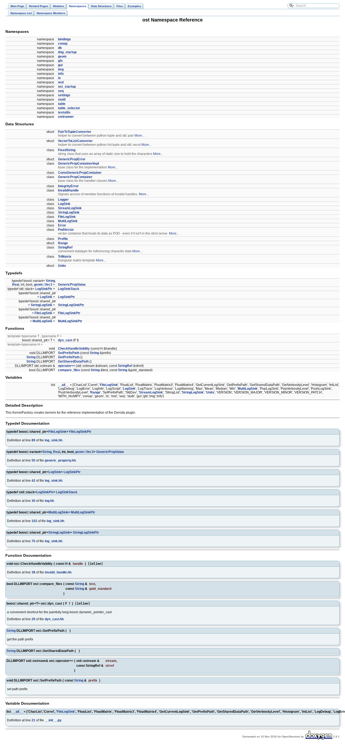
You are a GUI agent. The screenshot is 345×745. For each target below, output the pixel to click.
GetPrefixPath (69, 357)
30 (33, 501)
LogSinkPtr (43, 289)
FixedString (66, 150)
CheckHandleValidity (74, 348)
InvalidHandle (68, 190)
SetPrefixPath (68, 353)
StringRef (65, 247)
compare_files (69, 370)
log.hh (49, 501)
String (50, 281)
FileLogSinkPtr (69, 313)
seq (61, 91)
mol (61, 82)
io (59, 78)
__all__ (63, 385)
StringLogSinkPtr (71, 305)
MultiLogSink (68, 221)
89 (33, 440)
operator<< (66, 366)
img (61, 69)
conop (62, 43)
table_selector (69, 108)
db (60, 48)
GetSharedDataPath (73, 361)
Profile (63, 239)
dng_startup (67, 52)
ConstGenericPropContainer (80, 173)
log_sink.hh (53, 440)
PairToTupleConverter (74, 132)
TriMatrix (64, 256)
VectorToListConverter (75, 141)
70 (33, 541)
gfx (60, 61)
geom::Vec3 (43, 284)
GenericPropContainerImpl (78, 163)
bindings (64, 39)
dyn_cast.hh (54, 619)
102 (34, 521)
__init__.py (53, 720)
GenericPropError (71, 159)
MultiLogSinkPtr (70, 321)
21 (33, 720)
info (61, 74)
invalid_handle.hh (58, 572)
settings (64, 95)
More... (139, 135)
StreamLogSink (70, 208)
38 (33, 572)
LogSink (64, 204)
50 (33, 460)
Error (62, 225)
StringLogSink (69, 212)
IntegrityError (68, 186)
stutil (61, 99)
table (61, 104)
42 (33, 481)
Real (15, 284)
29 (33, 619)
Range (63, 243)
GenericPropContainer (75, 177)
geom (62, 56)
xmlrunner (66, 117)
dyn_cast (65, 340)
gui (60, 65)
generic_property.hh (60, 460)
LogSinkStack (68, 289)
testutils (64, 112)
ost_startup (67, 86)
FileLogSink (67, 217)
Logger (63, 199)
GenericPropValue (72, 284)
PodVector (66, 230)
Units (62, 266)
